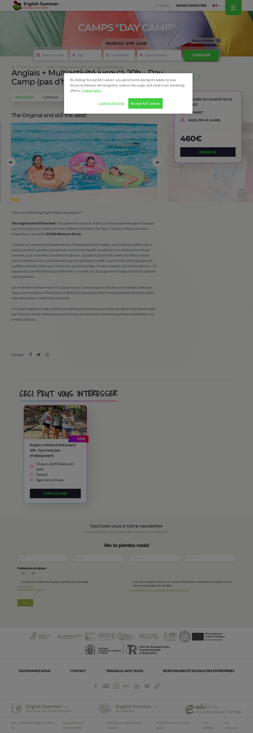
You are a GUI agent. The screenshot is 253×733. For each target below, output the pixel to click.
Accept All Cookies (145, 103)
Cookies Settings (111, 103)
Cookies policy (91, 90)
